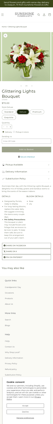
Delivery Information (14, 358)
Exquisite (8, 117)
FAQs (7, 341)
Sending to (10, 136)
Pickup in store (22, 132)
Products (9, 298)
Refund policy (11, 369)
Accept (25, 406)
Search (8, 320)
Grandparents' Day (13, 287)
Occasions (9, 293)
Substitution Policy (13, 375)
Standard (8, 112)
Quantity (6, 123)
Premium (37, 112)
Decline (25, 412)
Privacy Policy (11, 363)
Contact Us (10, 347)
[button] (38, 14)
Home (4, 27)
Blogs (7, 325)
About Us (9, 304)
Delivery (9, 132)
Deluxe (23, 112)
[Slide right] (32, 86)
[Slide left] (21, 86)
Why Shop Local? (12, 352)
